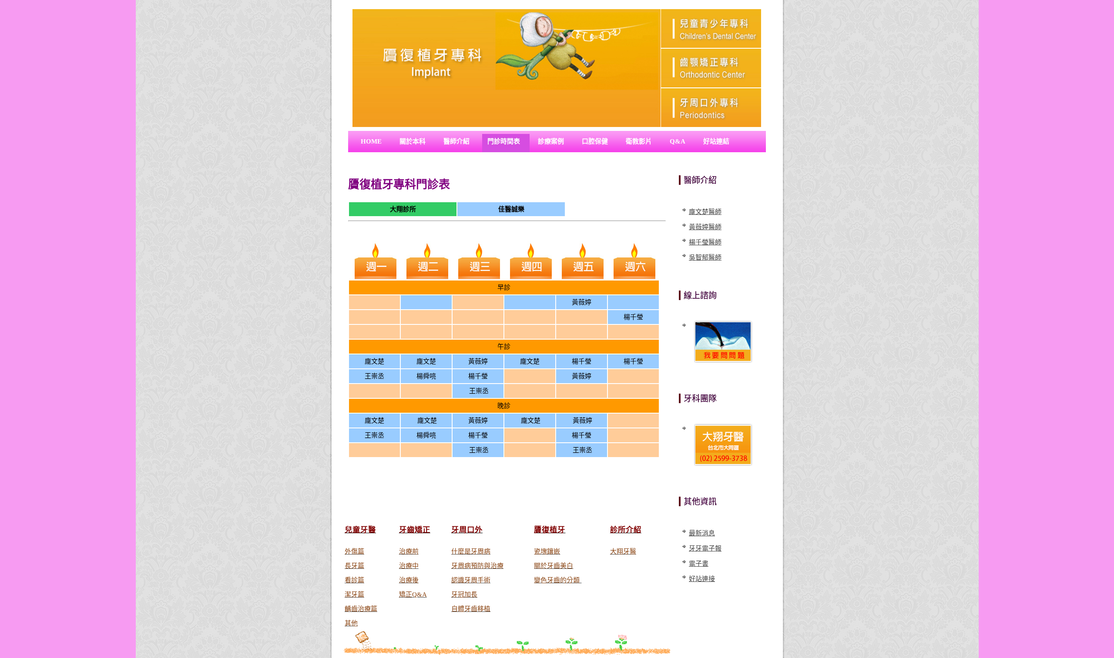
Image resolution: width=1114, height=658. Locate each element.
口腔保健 (595, 141)
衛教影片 (639, 141)
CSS (591, 505)
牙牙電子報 (705, 548)
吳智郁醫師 (705, 257)
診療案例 (551, 141)
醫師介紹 (456, 141)
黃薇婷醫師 (705, 227)
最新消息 (702, 533)
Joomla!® (459, 505)
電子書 (698, 563)
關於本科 (412, 141)
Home (371, 141)
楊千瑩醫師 (705, 242)
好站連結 (716, 141)
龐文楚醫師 (705, 211)
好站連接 (702, 578)
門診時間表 (503, 141)
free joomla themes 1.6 (523, 505)
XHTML (568, 505)
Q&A (677, 141)
